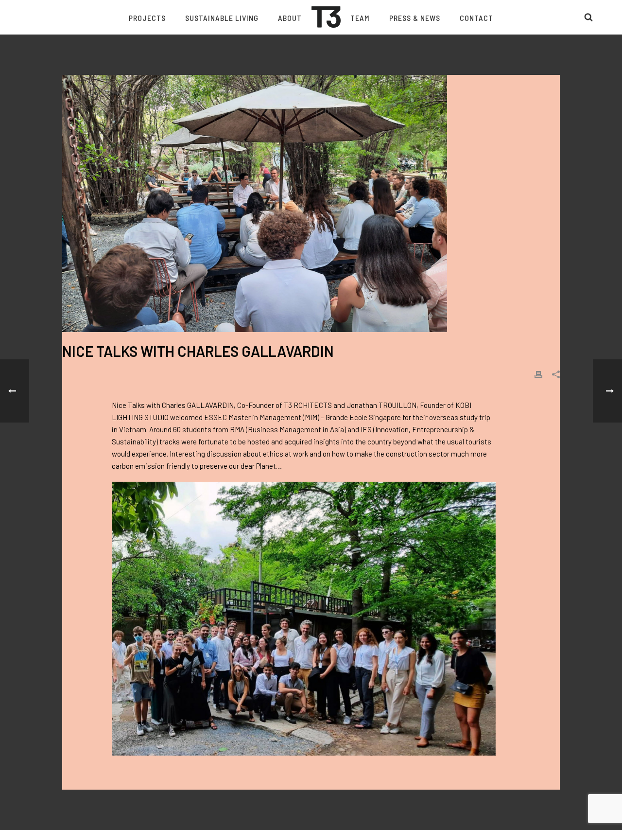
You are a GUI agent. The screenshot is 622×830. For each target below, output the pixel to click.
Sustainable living (222, 17)
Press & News (414, 17)
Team (360, 17)
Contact (476, 17)
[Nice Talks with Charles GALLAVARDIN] (311, 203)
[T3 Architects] (326, 17)
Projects (147, 17)
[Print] (538, 374)
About (290, 17)
